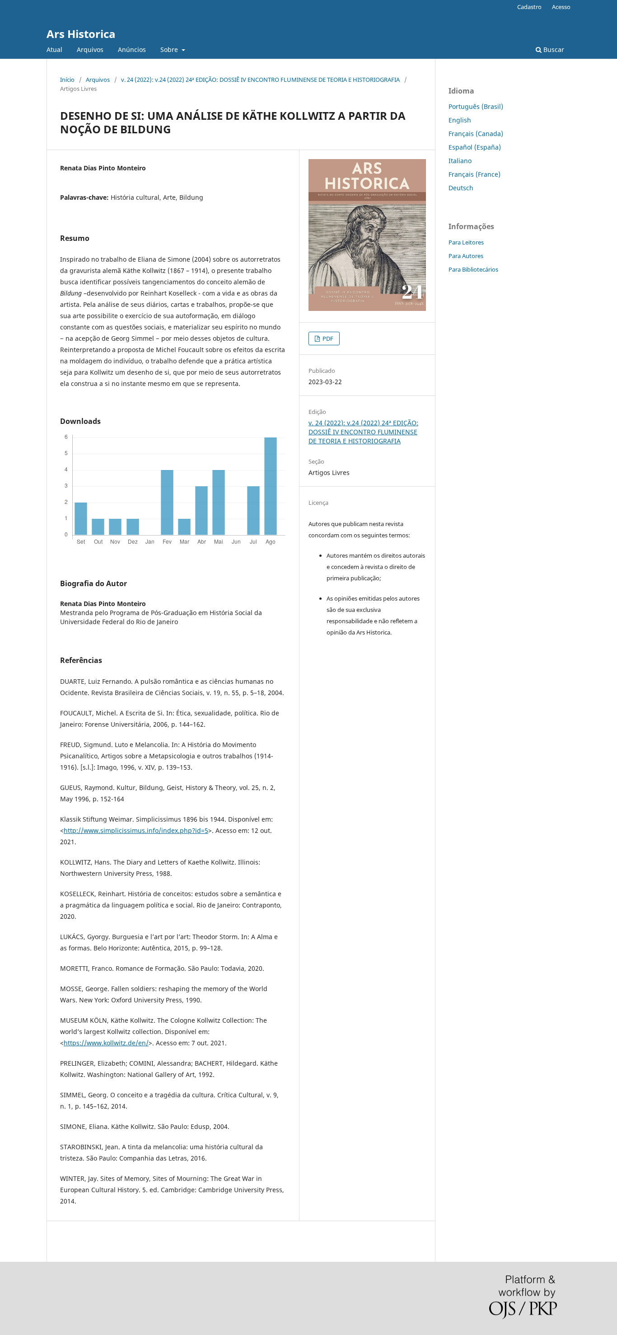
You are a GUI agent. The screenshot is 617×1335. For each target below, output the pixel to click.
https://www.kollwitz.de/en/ (106, 1043)
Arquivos (90, 49)
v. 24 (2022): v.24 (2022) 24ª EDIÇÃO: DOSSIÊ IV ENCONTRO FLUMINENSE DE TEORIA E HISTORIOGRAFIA (260, 79)
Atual (54, 49)
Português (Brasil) (476, 106)
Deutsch (461, 187)
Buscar (553, 49)
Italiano (460, 160)
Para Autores (466, 256)
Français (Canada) (476, 133)
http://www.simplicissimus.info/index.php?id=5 (136, 830)
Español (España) (475, 147)
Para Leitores (466, 242)
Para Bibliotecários (473, 269)
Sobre (170, 49)
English (460, 120)
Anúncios (132, 49)
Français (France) (474, 174)
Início (67, 79)
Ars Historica (81, 33)
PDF (327, 338)
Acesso (561, 7)
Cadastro (529, 7)
